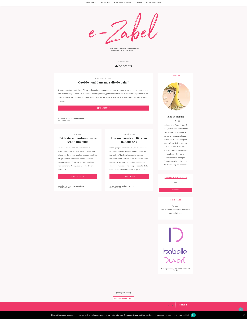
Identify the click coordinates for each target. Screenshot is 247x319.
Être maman (91, 3)
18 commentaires (115, 188)
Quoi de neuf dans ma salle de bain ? (103, 82)
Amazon (175, 206)
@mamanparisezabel (123, 298)
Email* (175, 182)
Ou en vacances (153, 3)
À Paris (139, 3)
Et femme (105, 3)
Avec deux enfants (122, 3)
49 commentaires (64, 120)
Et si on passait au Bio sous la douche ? (129, 140)
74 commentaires (64, 188)
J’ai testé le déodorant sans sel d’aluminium (78, 140)
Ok (193, 315)
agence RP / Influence (173, 268)
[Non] (243, 315)
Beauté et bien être (76, 119)
